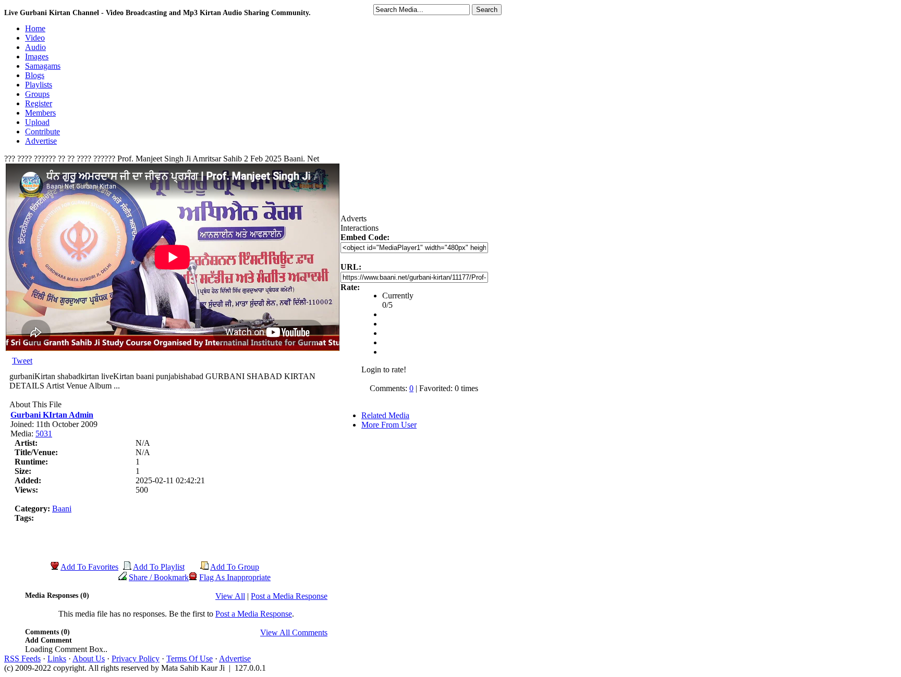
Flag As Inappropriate (235, 577)
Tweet (22, 360)
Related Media (385, 415)
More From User (389, 424)
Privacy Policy (136, 658)
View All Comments (293, 632)
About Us (88, 658)
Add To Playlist (159, 566)
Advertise (235, 658)
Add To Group (234, 566)
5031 (43, 433)
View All (230, 596)
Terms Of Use (189, 658)
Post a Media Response (289, 596)
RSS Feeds (22, 658)
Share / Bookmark (159, 577)
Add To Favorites (89, 566)
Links (56, 658)
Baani (61, 508)
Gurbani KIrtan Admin (51, 414)
